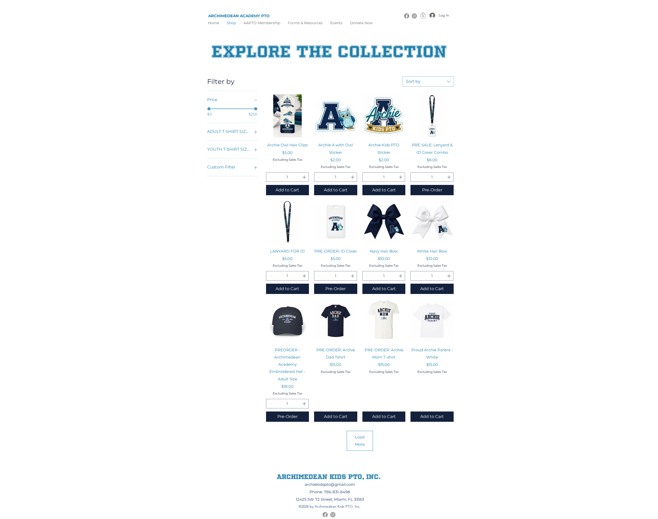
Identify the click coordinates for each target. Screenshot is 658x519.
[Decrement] (270, 177)
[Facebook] (406, 16)
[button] (305, 23)
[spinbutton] (287, 177)
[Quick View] (287, 116)
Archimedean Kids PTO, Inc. (329, 476)
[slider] (209, 109)
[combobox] (428, 81)
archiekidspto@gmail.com (330, 484)
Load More (360, 441)
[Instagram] (414, 16)
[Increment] (304, 177)
